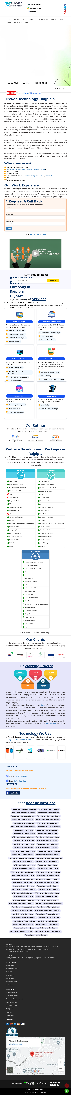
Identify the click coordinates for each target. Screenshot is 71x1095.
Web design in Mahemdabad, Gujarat (49, 903)
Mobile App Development (17, 405)
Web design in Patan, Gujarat (47, 840)
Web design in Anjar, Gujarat (23, 847)
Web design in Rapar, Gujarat (23, 924)
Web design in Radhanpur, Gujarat (21, 903)
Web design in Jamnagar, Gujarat (48, 816)
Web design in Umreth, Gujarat (46, 896)
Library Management (15, 368)
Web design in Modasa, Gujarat (23, 875)
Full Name (9, 208)
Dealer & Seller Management (18, 377)
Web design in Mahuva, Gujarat (49, 851)
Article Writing (46, 376)
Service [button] (16, 19)
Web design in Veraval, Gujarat (24, 834)
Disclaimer (9, 972)
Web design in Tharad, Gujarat (48, 907)
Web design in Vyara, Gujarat (49, 889)
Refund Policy (10, 978)
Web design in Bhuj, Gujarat (47, 834)
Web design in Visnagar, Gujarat (47, 861)
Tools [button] (27, 23)
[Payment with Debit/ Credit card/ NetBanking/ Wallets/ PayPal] (35, 1024)
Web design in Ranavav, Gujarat (23, 907)
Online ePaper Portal (48, 340)
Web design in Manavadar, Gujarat (24, 917)
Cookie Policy (10, 975)
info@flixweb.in (35, 8)
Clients (54, 19)
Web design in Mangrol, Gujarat (22, 872)
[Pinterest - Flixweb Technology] (65, 11)
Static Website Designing (16, 330)
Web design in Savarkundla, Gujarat (49, 858)
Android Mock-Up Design (49, 409)
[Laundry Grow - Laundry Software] (55, 1084)
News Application (14, 408)
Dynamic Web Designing (16, 334)
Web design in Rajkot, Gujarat (48, 813)
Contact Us (18, 23)
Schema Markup (39, 169)
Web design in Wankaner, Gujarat (46, 882)
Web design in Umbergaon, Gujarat (47, 910)
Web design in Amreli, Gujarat (47, 844)
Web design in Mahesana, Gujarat (23, 827)
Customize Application (16, 412)
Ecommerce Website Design (50, 333)
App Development (42, 19)
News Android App (12, 1002)
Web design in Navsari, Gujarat (46, 830)
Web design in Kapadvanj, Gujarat (47, 879)
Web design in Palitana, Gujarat (48, 875)
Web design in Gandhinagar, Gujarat (48, 931)
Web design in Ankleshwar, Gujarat (21, 858)
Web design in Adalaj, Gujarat (47, 928)
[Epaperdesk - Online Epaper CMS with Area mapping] (29, 1084)
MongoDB (23, 739)
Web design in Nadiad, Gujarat (22, 819)
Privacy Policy (10, 965)
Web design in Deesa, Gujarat (24, 844)
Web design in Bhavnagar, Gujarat (22, 816)
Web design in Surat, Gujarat (49, 809)
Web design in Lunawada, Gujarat (47, 893)
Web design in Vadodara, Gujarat (23, 813)
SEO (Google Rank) (12, 1005)
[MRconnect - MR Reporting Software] (42, 1084)
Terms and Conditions (12, 968)
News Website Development (15, 999)
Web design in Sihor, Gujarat (22, 882)
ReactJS (15, 739)
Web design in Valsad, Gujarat (24, 840)
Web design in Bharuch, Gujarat (49, 827)
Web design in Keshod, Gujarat (22, 855)
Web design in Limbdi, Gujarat (23, 886)
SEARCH (53, 280)
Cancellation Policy (11, 981)
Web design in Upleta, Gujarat (24, 865)
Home (8, 19)
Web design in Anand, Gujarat (24, 823)
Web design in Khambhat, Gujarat (23, 851)
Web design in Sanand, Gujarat (23, 900)
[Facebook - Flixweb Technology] (65, 5)
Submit (9, 228)
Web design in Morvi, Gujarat (47, 823)
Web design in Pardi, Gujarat (47, 921)
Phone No (9, 214)
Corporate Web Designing (17, 338)
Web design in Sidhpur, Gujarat (24, 868)
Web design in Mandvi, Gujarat (47, 886)
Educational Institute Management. (14, 372)
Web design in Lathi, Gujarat (24, 928)
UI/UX (43, 705)
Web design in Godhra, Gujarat (23, 837)
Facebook (26, 176)
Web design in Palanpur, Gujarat (47, 837)
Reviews (33, 11)
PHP (29, 739)
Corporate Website (12, 992)
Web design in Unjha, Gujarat (47, 868)
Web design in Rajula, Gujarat (47, 900)
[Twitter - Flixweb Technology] (65, 7)
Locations (9, 1012)
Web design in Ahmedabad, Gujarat (24, 809)
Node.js (9, 739)
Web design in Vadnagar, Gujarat (47, 914)
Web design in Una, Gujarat (47, 865)
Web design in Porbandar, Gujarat (47, 819)
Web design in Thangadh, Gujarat (24, 889)
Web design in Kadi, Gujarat (23, 861)
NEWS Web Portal (47, 336)
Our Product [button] (27, 19)
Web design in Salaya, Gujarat (49, 917)
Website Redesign (14, 341)
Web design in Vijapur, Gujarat (24, 921)
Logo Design (45, 405)
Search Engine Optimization (50, 372)
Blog (61, 19)
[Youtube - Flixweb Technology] (65, 13)
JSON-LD (30, 169)
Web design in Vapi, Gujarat (23, 830)
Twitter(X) (48, 176)
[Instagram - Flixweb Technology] (65, 9)
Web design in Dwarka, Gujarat (35, 935)
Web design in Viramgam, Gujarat (48, 872)
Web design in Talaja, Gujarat (23, 914)
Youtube (41, 176)
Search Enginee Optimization (16, 169)
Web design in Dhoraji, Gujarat (46, 847)
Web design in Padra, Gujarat (22, 893)
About (9, 23)
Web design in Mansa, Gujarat (22, 910)
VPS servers (51, 723)
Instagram (34, 176)
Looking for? (10, 221)
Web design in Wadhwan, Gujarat (47, 855)
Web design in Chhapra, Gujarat (21, 931)
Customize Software (15, 381)
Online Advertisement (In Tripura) (52, 379)
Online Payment (10, 985)
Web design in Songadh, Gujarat (47, 924)
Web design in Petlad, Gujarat (22, 879)
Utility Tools (10, 1015)
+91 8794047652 (35, 5)
